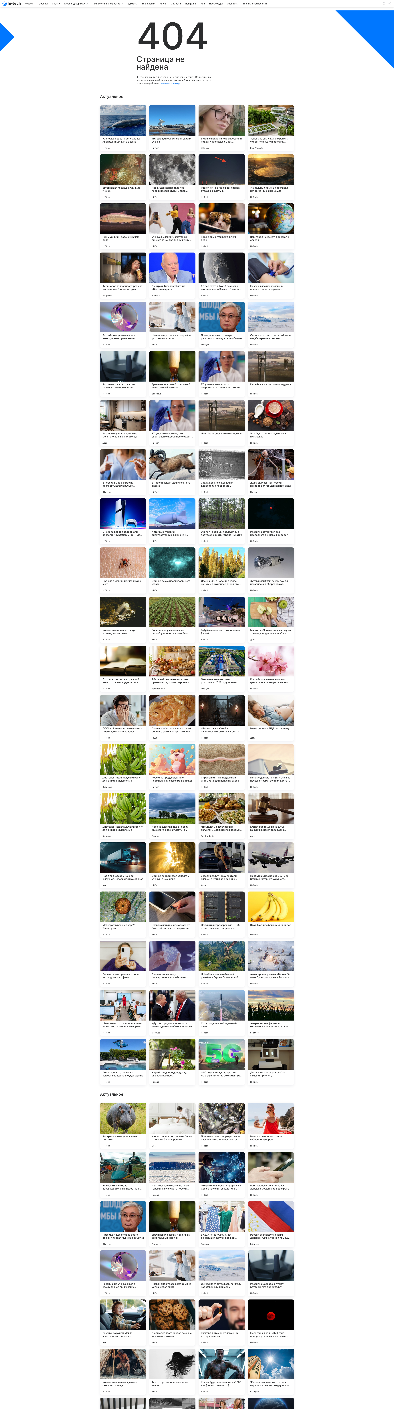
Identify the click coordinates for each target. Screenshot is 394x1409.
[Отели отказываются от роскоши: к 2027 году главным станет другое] (222, 669)
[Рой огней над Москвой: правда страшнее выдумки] (222, 177)
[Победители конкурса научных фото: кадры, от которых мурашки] (222, 1357)
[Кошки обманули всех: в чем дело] (222, 226)
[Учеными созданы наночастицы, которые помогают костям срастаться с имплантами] (271, 1160)
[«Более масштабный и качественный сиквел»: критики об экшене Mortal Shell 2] (222, 718)
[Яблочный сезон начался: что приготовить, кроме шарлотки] (172, 669)
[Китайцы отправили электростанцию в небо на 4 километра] (172, 521)
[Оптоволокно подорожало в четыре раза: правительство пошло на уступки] (222, 1111)
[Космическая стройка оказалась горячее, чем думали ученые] (271, 1308)
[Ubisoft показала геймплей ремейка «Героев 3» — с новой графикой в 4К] (222, 964)
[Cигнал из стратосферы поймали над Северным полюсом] (271, 325)
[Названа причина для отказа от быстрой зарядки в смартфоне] (172, 915)
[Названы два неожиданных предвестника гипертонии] (271, 276)
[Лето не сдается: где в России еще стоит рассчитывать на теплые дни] (172, 816)
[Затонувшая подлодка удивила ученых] (123, 177)
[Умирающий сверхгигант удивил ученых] (172, 128)
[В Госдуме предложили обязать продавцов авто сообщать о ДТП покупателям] (271, 1209)
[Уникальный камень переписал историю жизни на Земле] (271, 177)
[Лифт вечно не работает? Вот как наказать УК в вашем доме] (222, 1259)
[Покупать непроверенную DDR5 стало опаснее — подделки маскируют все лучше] (222, 915)
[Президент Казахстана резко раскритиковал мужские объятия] (222, 325)
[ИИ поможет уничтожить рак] (172, 1160)
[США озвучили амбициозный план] (222, 1013)
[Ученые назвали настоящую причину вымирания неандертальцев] (123, 620)
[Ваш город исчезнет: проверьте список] (271, 226)
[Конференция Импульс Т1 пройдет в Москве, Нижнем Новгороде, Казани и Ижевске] (271, 1111)
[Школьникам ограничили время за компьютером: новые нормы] (123, 1013)
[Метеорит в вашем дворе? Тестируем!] (123, 915)
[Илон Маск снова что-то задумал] (271, 374)
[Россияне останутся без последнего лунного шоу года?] (271, 521)
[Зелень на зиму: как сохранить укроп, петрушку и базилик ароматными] (271, 128)
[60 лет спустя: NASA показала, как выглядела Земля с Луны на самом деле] (222, 276)
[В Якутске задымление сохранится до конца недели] (123, 1357)
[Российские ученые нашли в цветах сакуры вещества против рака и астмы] (271, 669)
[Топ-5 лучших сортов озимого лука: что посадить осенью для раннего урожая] (271, 1259)
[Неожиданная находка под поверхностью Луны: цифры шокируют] (172, 177)
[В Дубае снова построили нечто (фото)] (222, 620)
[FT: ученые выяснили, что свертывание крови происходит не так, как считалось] (222, 374)
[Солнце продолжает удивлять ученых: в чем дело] (172, 865)
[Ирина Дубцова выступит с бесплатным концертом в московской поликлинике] (123, 1308)
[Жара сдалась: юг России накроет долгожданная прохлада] (271, 472)
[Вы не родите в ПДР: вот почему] (271, 718)
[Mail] (4, 3)
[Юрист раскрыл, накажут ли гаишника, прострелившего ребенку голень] (271, 816)
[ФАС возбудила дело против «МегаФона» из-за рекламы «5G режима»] (222, 1062)
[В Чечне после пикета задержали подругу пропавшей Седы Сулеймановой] (222, 128)
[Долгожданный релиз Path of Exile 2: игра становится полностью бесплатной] (123, 1111)
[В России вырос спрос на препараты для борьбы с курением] (123, 472)
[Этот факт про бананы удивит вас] (271, 915)
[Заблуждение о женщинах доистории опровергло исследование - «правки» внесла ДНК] (222, 472)
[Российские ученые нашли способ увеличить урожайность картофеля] (172, 620)
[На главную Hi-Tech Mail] (14, 3)
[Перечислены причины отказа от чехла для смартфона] (123, 964)
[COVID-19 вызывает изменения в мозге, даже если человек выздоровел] (123, 718)
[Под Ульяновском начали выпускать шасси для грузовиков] (123, 865)
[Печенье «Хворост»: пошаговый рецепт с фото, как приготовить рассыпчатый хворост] (172, 718)
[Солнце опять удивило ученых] (123, 1259)
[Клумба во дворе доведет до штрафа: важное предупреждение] (172, 1062)
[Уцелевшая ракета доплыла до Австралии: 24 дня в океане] (123, 128)
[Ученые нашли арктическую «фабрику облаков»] (172, 1111)
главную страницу (170, 83)
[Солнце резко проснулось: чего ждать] (172, 570)
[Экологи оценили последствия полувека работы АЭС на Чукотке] (222, 521)
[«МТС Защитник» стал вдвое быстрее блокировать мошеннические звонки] (123, 1209)
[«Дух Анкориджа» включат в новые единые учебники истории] (172, 1013)
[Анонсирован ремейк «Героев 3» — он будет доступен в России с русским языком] (271, 964)
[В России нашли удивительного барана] (172, 472)
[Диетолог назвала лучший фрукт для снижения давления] (123, 767)
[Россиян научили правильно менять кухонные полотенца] (123, 423)
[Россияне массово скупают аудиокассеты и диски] (222, 1308)
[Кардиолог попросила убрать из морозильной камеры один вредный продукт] (123, 276)
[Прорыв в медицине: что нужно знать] (123, 570)
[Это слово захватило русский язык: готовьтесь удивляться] (123, 669)
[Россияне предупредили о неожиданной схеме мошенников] (172, 767)
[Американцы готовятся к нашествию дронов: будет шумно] (123, 1062)
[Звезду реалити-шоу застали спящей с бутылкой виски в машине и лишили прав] (222, 865)
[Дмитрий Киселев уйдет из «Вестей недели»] (172, 276)
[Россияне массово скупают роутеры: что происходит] (123, 374)
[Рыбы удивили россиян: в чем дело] (123, 226)
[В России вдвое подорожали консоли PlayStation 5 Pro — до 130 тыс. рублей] (123, 521)
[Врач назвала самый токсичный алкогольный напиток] (172, 374)
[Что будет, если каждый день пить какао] (271, 423)
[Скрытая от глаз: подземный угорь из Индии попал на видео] (222, 767)
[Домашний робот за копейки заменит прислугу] (271, 1062)
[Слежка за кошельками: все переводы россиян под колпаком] (172, 1259)
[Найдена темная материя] (172, 1209)
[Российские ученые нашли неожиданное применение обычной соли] (123, 325)
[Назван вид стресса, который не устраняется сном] (172, 325)
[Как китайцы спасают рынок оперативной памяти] (222, 1209)
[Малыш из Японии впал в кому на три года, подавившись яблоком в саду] (271, 620)
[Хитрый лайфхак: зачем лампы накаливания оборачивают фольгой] (271, 570)
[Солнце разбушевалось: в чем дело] (271, 1357)
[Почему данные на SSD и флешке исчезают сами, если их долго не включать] (271, 767)
